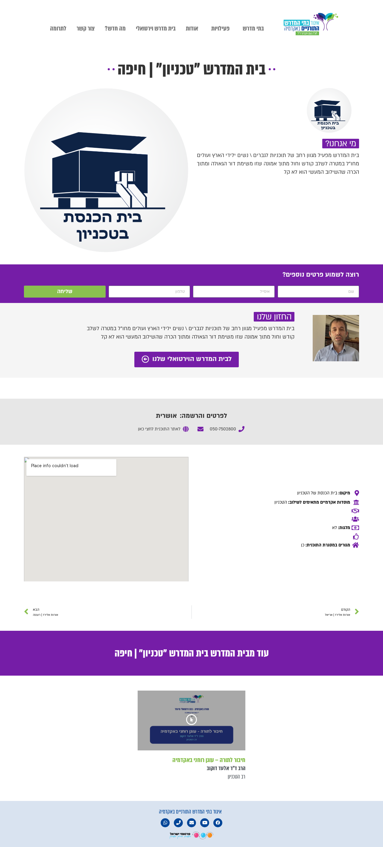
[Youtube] (204, 822)
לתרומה (58, 28)
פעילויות (220, 28)
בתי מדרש (253, 28)
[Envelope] (191, 822)
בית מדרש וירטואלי (156, 28)
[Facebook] (217, 822)
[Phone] (178, 822)
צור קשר (86, 28)
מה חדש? (115, 28)
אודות (192, 28)
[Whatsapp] (165, 822)
